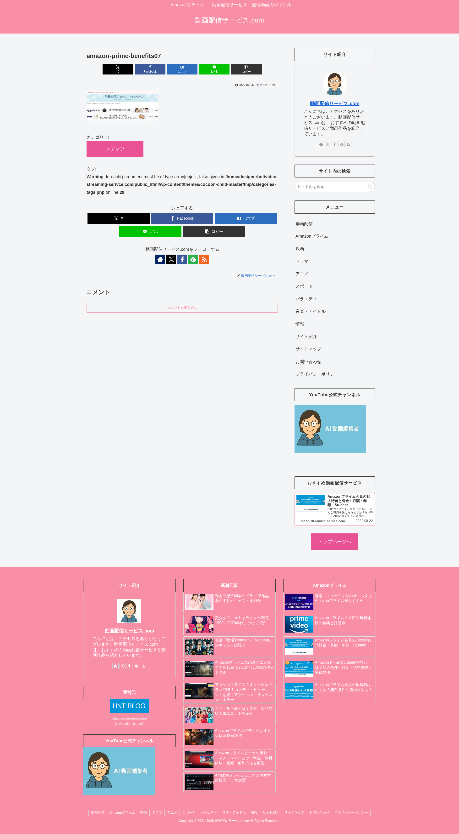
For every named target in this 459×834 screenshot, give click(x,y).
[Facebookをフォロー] (182, 259)
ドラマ (301, 261)
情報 (299, 324)
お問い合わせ (308, 361)
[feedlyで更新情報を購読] (193, 259)
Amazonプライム (311, 236)
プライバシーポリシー (317, 374)
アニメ (301, 273)
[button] (246, 69)
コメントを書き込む (182, 307)
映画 (299, 248)
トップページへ (334, 541)
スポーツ (304, 286)
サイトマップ (308, 349)
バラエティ (306, 299)
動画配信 (304, 223)
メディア (115, 149)
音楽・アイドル (310, 311)
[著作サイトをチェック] (160, 259)
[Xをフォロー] (171, 259)
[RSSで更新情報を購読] (204, 259)
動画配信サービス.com (335, 103)
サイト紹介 (306, 336)
